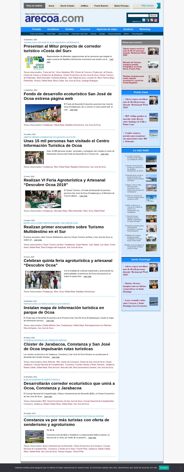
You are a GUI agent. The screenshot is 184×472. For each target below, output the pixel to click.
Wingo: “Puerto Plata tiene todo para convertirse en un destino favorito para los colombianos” (135, 188)
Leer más (74, 110)
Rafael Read (47, 81)
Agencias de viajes (107, 29)
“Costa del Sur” (49, 72)
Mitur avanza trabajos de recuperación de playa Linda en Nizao (135, 246)
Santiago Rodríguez (90, 81)
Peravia (37, 81)
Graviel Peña (81, 449)
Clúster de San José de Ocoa (92, 362)
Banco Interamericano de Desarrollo (57, 446)
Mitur (99, 78)
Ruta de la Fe (54, 367)
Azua (58, 72)
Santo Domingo (63, 34)
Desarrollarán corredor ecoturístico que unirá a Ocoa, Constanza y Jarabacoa (69, 385)
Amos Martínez (49, 362)
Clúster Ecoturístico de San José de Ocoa (80, 75)
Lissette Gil (91, 78)
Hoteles (69, 29)
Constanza (69, 365)
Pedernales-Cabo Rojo (80, 34)
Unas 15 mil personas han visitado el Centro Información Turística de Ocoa (66, 143)
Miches (126, 34)
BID (72, 72)
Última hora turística (132, 42)
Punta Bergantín (137, 34)
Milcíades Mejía (60, 211)
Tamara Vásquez (65, 451)
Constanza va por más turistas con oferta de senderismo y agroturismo (66, 422)
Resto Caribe (58, 81)
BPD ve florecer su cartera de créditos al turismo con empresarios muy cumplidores (134, 208)
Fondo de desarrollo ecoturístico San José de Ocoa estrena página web (68, 96)
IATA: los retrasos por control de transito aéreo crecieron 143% (135, 197)
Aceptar (164, 467)
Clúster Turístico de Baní (53, 245)
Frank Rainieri (101, 6)
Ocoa (91, 211)
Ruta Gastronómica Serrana (84, 367)
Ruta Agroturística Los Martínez (98, 325)
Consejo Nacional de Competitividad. (48, 365)
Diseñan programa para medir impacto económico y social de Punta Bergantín (133, 79)
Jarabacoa (110, 365)
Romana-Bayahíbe (114, 34)
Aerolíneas (53, 29)
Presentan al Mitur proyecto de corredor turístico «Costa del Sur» (62, 48)
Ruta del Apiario (30, 328)
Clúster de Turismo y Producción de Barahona (43, 75)
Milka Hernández (75, 211)
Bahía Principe (121, 6)
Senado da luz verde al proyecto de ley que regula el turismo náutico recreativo (135, 177)
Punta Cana (141, 92)
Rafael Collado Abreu (52, 404)
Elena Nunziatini (43, 78)
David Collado (67, 6)
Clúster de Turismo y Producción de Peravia (93, 72)
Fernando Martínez (59, 78)
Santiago (102, 34)
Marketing (145, 29)
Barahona (66, 72)
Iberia (51, 6)
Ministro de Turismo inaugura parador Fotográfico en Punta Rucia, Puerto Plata (132, 65)
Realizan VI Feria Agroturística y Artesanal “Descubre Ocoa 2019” (64, 182)
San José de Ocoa (72, 81)
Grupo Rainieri (82, 245)
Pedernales (28, 81)
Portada (36, 29)
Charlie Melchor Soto (51, 325)
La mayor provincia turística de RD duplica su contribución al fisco (135, 157)
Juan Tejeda (94, 245)
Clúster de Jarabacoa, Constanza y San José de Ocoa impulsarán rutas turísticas (67, 346)
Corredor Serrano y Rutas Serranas (90, 365)
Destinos (128, 29)
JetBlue (84, 6)
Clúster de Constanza (70, 362)
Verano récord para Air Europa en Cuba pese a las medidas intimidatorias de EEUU (135, 168)
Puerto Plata (51, 34)
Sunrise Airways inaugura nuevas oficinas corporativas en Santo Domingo (134, 218)
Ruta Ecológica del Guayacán (53, 247)
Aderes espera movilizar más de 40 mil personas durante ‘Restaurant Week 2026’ (134, 52)
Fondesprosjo (66, 325)
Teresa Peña (78, 451)
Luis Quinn (104, 245)
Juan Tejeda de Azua (77, 78)
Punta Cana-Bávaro (37, 34)
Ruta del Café (66, 367)
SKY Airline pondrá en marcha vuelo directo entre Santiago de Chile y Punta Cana (135, 120)
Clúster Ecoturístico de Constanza (88, 446)
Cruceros (85, 29)
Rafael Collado (30, 367)
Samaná (93, 34)
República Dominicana (74, 125)
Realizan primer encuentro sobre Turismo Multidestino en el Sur (64, 229)
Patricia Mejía (108, 78)
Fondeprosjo (48, 125)
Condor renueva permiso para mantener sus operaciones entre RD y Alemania (135, 137)
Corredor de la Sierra (66, 449)
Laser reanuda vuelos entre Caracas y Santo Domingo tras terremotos (135, 303)
